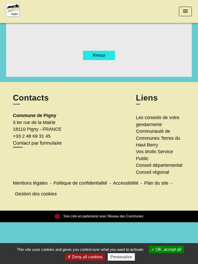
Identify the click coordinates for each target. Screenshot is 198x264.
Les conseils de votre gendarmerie (157, 121)
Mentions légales (30, 183)
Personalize (121, 257)
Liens (147, 97)
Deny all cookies (86, 257)
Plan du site (156, 183)
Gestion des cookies (36, 193)
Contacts (31, 97)
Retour (99, 55)
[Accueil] (25, 11)
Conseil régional (152, 172)
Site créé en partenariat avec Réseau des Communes (102, 216)
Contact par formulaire (37, 143)
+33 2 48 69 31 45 (32, 136)
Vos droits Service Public (154, 155)
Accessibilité (125, 183)
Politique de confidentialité (80, 183)
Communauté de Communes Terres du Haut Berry (158, 138)
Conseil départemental (159, 165)
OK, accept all (168, 249)
